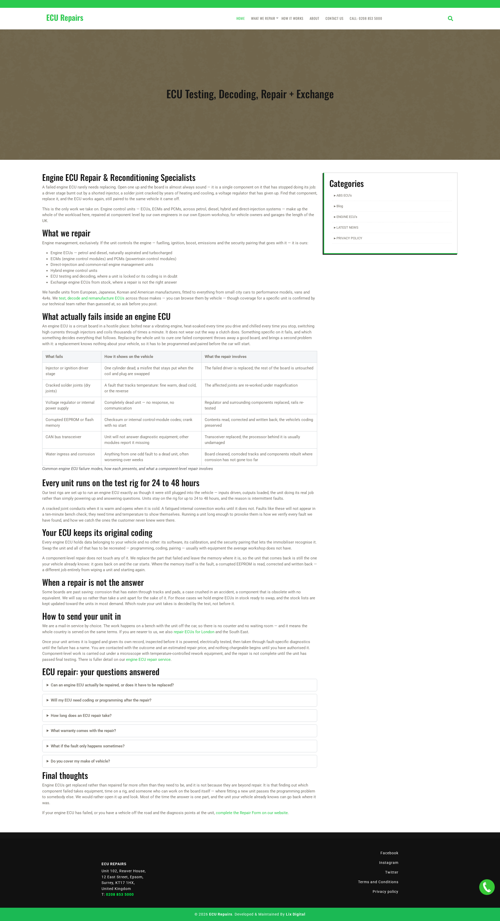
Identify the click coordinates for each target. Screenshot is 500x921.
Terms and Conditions (378, 882)
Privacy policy (385, 891)
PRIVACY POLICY (349, 238)
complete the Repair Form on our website (252, 812)
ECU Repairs (220, 914)
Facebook (389, 853)
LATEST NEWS (347, 227)
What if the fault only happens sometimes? (87, 746)
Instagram (388, 863)
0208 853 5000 (120, 894)
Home (240, 18)
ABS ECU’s (344, 195)
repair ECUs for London (194, 632)
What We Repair (263, 18)
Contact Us (334, 18)
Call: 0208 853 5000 (366, 18)
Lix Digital (295, 914)
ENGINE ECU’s (346, 217)
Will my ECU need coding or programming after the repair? (101, 700)
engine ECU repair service (148, 659)
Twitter (391, 872)
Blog (339, 206)
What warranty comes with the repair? (83, 730)
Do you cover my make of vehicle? (80, 761)
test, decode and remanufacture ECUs (91, 298)
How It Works (292, 18)
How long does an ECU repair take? (81, 715)
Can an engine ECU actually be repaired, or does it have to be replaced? (112, 685)
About (314, 18)
